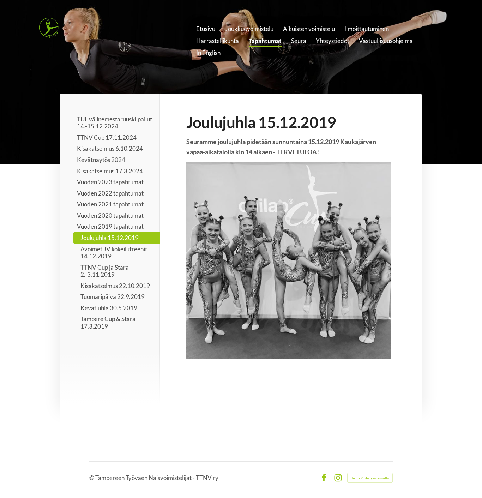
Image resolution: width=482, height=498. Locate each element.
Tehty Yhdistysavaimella (370, 478)
